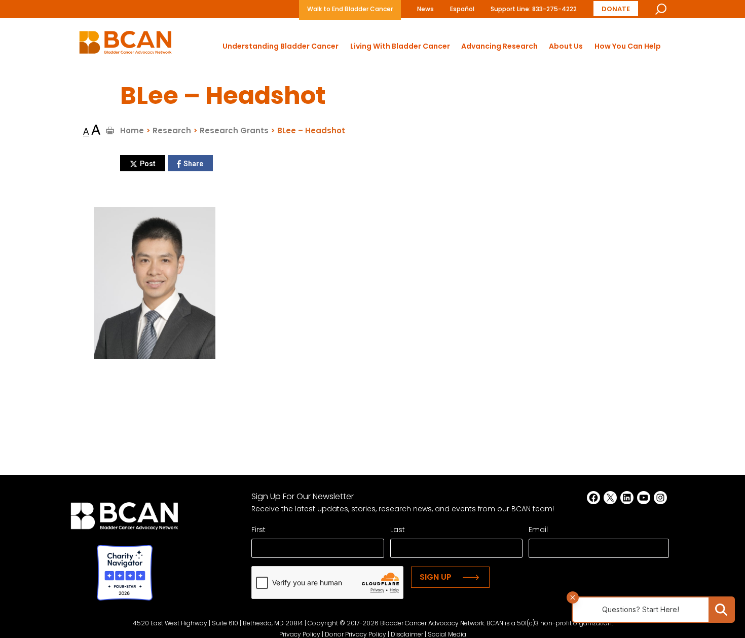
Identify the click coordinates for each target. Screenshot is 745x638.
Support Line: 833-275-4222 (534, 9)
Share (193, 164)
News (425, 9)
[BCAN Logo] (124, 518)
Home (132, 130)
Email (538, 529)
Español (462, 9)
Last (397, 529)
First (258, 529)
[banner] (125, 45)
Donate (616, 9)
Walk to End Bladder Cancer (350, 9)
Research (172, 130)
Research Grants (234, 130)
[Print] (110, 130)
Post (148, 164)
